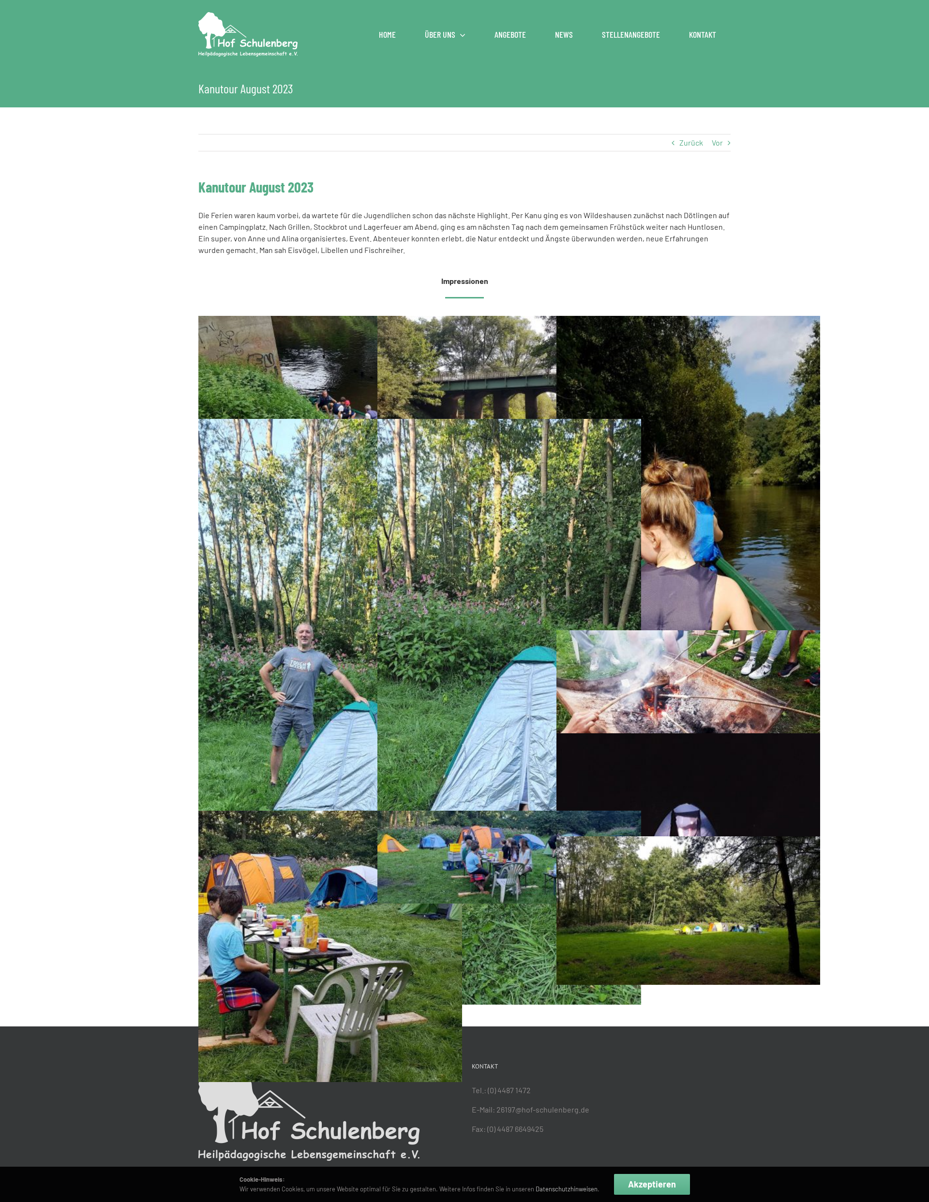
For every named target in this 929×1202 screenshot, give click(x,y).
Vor (717, 142)
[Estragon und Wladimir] (330, 816)
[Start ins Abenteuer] (330, 321)
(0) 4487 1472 (509, 1090)
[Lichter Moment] (688, 841)
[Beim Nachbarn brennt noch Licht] (688, 738)
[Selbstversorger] (688, 635)
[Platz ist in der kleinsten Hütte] (509, 424)
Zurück (691, 142)
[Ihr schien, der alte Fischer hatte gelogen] (688, 321)
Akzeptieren (652, 1184)
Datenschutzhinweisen (566, 1189)
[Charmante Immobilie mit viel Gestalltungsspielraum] (330, 424)
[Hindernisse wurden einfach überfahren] (509, 321)
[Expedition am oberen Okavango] (509, 816)
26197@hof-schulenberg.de (542, 1109)
